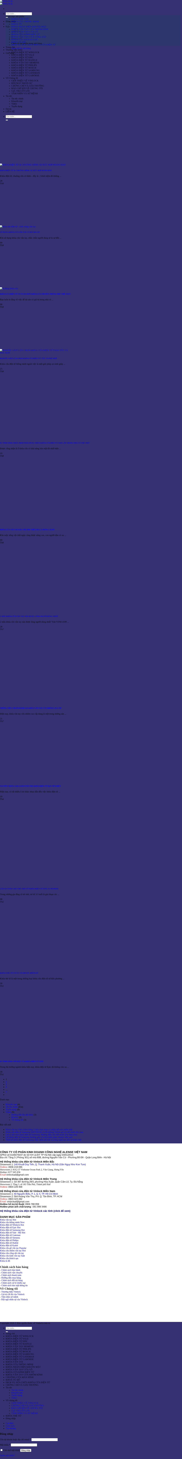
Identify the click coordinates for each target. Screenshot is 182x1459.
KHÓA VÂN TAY (20, 19)
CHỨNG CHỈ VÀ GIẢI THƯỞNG (27, 86)
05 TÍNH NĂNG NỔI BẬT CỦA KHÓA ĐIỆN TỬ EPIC (22, 1061)
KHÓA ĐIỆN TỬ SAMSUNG (25, 70)
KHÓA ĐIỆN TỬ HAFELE (24, 60)
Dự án (8, 109)
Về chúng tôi (17, 1120)
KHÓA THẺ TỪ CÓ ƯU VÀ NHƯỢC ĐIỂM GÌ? (19, 973)
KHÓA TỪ (16, 24)
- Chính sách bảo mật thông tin (14, 1285)
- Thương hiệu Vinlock (10, 1291)
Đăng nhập (25, 1450)
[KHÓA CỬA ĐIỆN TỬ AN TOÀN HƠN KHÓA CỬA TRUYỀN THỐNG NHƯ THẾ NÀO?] (9, 288)
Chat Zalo (10, 1426)
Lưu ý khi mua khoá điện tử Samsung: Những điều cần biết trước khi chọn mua (41, 1134)
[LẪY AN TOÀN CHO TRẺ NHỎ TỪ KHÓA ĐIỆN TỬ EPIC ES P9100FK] (16, 883)
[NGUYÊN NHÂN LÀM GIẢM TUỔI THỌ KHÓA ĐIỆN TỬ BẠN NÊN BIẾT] (21, 780)
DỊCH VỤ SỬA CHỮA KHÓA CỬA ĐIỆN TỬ (33, 44)
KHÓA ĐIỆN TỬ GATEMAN (25, 73)
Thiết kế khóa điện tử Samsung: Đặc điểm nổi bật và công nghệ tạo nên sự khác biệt (43, 1140)
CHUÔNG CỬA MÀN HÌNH (20, 1377)
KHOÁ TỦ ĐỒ (13, 1380)
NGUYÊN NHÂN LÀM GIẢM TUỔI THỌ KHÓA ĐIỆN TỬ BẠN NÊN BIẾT (30, 786)
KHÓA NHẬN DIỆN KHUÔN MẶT (28, 26)
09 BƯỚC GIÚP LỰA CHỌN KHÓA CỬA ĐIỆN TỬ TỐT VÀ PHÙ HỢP (28, 358)
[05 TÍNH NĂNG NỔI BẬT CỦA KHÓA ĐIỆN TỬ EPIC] (21, 1055)
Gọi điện (10, 1423)
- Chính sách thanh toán (10, 1275)
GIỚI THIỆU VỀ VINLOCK (25, 80)
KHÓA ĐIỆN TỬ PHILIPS (24, 65)
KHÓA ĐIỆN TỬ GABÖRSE (25, 75)
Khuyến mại (16, 101)
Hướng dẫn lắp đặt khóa (22, 1114)
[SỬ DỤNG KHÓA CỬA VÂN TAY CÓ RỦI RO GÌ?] (18, 226)
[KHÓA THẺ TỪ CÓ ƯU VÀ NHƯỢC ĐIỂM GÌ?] (21, 967)
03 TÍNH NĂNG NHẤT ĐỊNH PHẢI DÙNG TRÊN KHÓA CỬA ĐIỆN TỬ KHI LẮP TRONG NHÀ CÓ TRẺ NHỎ (44, 443)
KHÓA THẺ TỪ (13, 1416)
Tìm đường (11, 1428)
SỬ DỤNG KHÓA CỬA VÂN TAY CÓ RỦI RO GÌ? (20, 232)
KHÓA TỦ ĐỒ (18, 42)
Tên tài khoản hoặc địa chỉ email (15, 1439)
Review (14, 1117)
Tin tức (9, 96)
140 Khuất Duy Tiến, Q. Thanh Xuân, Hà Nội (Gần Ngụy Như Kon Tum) (50, 1164)
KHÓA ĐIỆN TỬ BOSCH (23, 68)
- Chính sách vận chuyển (11, 1272)
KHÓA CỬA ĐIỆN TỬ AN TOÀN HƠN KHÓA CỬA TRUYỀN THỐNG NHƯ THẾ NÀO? (35, 294)
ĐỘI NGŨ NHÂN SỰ (21, 83)
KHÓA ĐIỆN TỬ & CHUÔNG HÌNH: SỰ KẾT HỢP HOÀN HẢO (26, 170)
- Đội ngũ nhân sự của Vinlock (14, 1299)
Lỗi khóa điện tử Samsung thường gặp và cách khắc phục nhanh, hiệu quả (39, 1137)
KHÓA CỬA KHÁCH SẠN (24, 39)
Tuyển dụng (16, 106)
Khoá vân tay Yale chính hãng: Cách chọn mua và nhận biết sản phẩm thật (39, 1129)
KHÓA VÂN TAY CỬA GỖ (24, 32)
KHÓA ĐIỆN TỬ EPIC (22, 57)
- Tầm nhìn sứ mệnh (9, 1297)
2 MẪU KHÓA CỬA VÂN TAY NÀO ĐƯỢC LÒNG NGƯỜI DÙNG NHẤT (29, 616)
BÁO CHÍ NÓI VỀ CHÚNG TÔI (27, 88)
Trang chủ (10, 47)
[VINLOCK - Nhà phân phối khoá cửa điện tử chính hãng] (6, 2)
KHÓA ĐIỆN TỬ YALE (22, 55)
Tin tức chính (17, 98)
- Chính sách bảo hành (10, 1270)
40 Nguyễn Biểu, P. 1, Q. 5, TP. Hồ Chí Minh (36, 1194)
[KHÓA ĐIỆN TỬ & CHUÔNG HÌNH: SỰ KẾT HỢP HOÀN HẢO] (33, 165)
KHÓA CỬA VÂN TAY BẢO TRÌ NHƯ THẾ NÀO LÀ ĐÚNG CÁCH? (27, 530)
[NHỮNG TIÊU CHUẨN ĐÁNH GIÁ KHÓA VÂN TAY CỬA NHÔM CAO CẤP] (21, 702)
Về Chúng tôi (12, 78)
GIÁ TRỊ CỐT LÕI (20, 91)
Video (14, 104)
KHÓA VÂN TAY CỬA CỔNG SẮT (28, 37)
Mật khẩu (5, 1445)
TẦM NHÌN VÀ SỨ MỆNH (24, 93)
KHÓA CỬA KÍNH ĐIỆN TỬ (25, 34)
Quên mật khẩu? (7, 1455)
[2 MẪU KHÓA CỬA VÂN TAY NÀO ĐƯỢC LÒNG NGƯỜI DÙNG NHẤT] (21, 610)
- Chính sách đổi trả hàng (11, 1280)
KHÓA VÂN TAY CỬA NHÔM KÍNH (29, 29)
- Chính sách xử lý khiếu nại (12, 1283)
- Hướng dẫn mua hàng (10, 1278)
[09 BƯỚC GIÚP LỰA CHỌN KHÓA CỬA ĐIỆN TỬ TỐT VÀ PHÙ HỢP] (36, 353)
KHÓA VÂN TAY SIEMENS (25, 62)
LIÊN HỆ (10, 111)
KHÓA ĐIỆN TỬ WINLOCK (25, 52)
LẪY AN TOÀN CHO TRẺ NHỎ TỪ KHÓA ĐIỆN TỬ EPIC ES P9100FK (29, 889)
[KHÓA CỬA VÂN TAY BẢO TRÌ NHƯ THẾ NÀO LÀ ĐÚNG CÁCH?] (21, 524)
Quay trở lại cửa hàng (21, 48)
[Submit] (7, 120)
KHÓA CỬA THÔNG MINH (25, 21)
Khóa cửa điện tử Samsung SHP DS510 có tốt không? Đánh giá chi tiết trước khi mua (44, 1132)
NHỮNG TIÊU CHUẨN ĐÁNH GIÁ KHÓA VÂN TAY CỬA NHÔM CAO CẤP (30, 708)
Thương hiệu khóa (14, 50)
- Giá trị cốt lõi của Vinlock (12, 1294)
